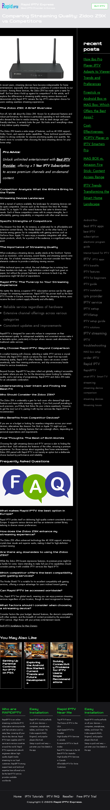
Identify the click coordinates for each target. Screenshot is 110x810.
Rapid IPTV (92, 364)
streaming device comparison (93, 390)
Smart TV (102, 376)
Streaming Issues (93, 405)
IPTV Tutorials (34, 796)
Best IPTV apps (94, 226)
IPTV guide (90, 284)
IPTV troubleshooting (95, 342)
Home (18, 796)
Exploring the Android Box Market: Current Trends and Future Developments (36, 673)
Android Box (90, 220)
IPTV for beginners (95, 278)
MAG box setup (92, 352)
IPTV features (92, 272)
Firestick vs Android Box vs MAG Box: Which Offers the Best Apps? (97, 105)
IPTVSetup (91, 314)
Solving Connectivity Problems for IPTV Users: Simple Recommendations (61, 672)
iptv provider (93, 296)
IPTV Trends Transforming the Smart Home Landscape (96, 194)
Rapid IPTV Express (37, 4)
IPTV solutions (92, 327)
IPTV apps (98, 259)
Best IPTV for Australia (66, 753)
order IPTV (91, 357)
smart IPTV (89, 376)
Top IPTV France (64, 719)
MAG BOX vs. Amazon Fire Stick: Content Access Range (94, 167)
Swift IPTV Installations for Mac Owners (18, 625)
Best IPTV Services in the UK (68, 750)
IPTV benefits (91, 265)
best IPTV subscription (91, 234)
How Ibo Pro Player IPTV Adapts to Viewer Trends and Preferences (97, 71)
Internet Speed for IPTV (96, 253)
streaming (89, 383)
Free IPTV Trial (86, 796)
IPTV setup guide (94, 321)
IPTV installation (93, 290)
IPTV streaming (95, 333)
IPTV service (93, 302)
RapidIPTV (90, 370)
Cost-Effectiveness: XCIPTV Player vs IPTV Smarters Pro (96, 138)
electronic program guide (94, 244)
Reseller (68, 796)
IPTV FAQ (53, 796)
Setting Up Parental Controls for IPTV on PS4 (10, 666)
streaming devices (93, 399)
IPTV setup (91, 308)
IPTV (87, 259)
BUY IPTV (99, 6)
